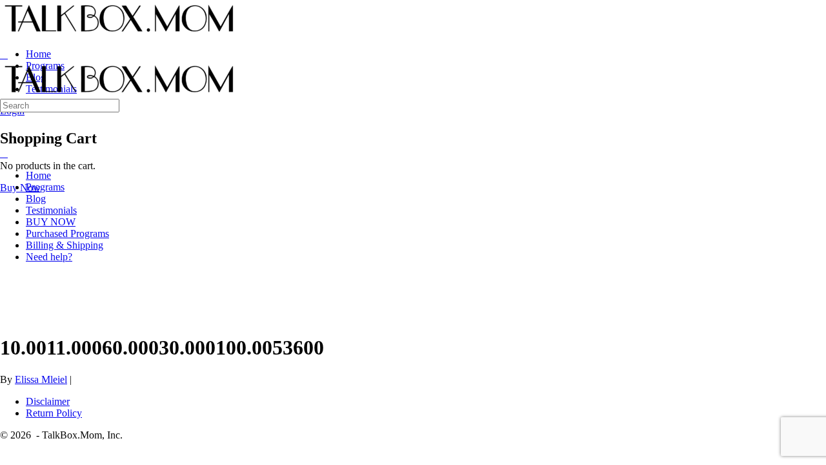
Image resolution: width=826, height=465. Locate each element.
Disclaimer (48, 401)
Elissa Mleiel (41, 379)
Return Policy (54, 413)
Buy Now (20, 187)
